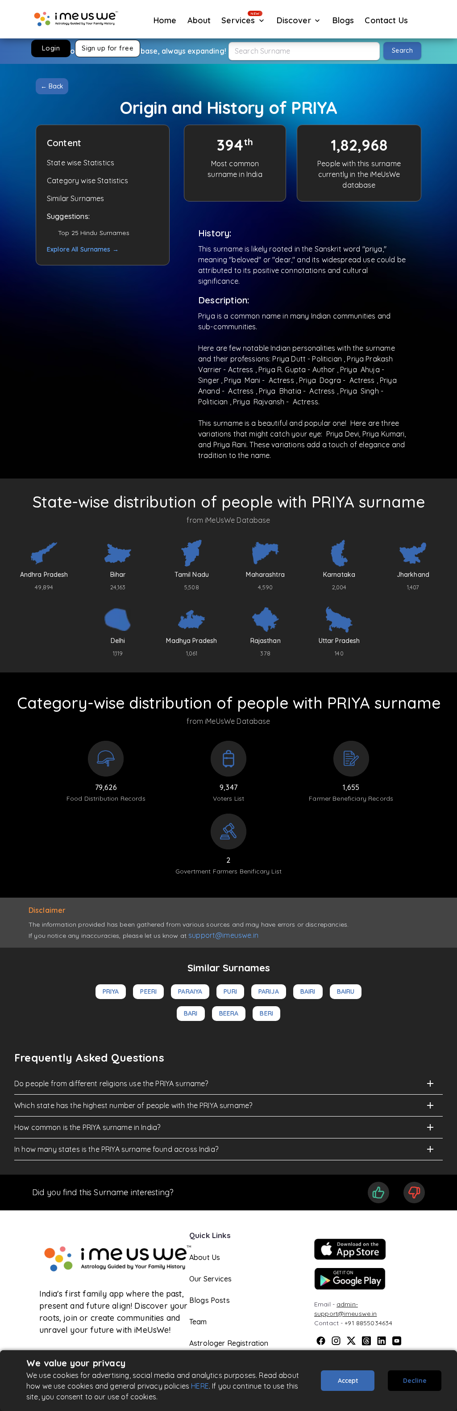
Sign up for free (107, 48)
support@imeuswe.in (223, 935)
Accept (348, 1381)
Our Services (210, 1278)
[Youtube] (396, 1341)
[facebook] (321, 1341)
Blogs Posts (209, 1300)
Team (198, 1321)
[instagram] (336, 1341)
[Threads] (366, 1341)
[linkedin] (381, 1341)
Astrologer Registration (228, 1343)
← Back (52, 86)
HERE (200, 1386)
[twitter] (351, 1341)
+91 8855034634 (368, 1323)
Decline (415, 1381)
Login (51, 48)
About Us (204, 1257)
